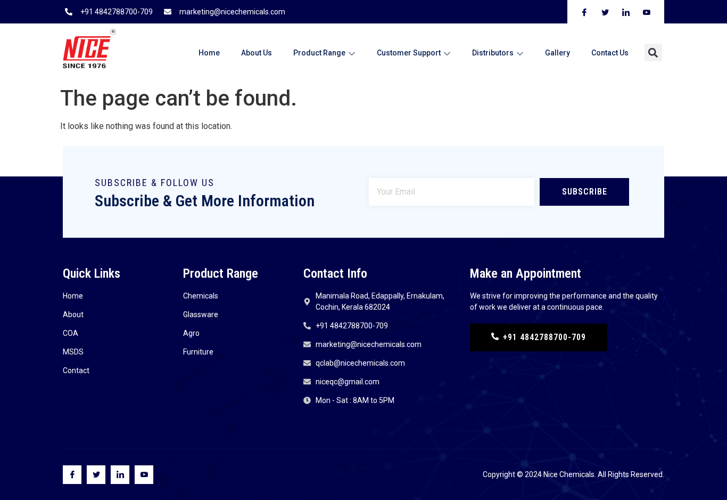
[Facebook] (72, 474)
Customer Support (409, 53)
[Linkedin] (120, 474)
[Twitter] (96, 474)
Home (209, 53)
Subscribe (584, 192)
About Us (256, 53)
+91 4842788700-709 (544, 337)
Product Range (319, 53)
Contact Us (610, 53)
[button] (653, 52)
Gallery (557, 53)
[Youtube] (144, 474)
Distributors (493, 53)
